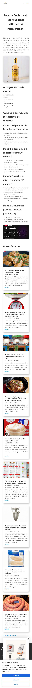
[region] (16, 674)
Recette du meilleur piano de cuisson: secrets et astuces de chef (14, 356)
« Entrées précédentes (9, 635)
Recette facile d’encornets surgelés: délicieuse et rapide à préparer (15, 572)
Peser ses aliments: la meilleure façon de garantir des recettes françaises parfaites (15, 314)
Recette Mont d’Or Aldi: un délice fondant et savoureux (15, 440)
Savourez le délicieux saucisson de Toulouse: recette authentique (16, 615)
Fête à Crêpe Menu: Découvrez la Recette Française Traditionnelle (15, 482)
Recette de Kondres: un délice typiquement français (14, 271)
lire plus (7, 287)
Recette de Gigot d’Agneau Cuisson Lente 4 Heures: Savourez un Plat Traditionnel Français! (16, 398)
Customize (16, 680)
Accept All (16, 675)
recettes (16, 274)
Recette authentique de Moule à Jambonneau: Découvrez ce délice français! (15, 527)
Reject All (16, 684)
